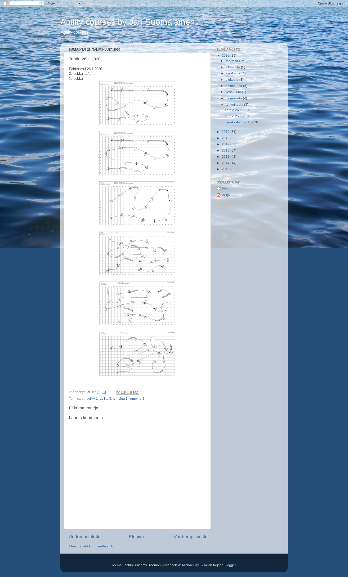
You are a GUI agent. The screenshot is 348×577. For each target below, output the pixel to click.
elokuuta (232, 79)
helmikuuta (234, 98)
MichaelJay (190, 565)
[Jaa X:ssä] (127, 392)
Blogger (230, 565)
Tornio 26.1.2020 (237, 110)
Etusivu (136, 536)
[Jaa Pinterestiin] (136, 392)
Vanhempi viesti (190, 536)
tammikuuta (235, 104)
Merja (225, 195)
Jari (224, 188)
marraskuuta (235, 61)
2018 (226, 138)
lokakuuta (233, 67)
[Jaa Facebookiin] (132, 392)
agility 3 (105, 398)
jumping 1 (120, 398)
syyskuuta (233, 73)
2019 (226, 132)
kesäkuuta (234, 92)
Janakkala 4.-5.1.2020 (241, 122)
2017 (226, 144)
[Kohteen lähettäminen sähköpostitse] (118, 392)
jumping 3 (136, 398)
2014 (226, 163)
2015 (226, 156)
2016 (226, 150)
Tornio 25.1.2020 (237, 116)
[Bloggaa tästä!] (123, 392)
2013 (226, 169)
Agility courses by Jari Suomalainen (127, 22)
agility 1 (92, 398)
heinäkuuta (234, 86)
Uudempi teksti (84, 536)
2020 (226, 55)
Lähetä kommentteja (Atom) (99, 546)
